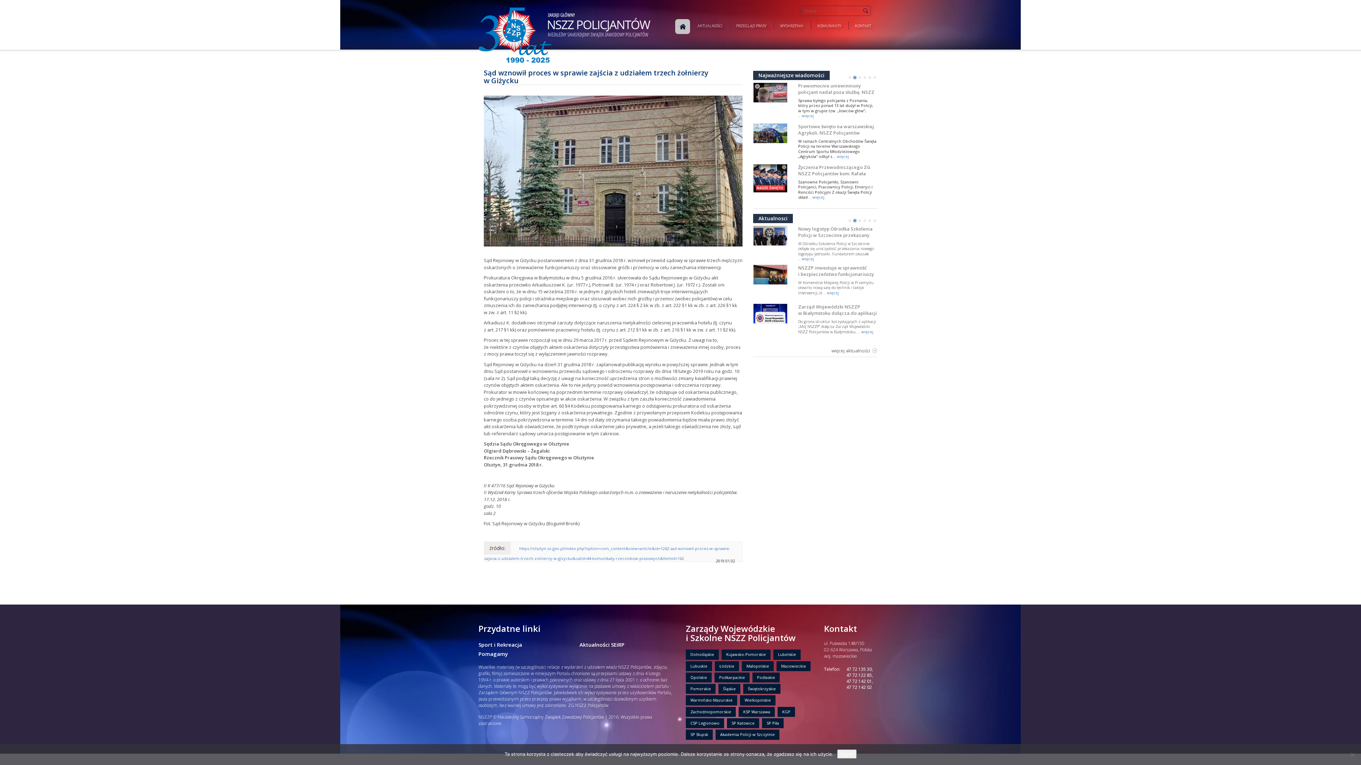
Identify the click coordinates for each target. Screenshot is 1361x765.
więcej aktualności (850, 350)
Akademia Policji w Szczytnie (747, 734)
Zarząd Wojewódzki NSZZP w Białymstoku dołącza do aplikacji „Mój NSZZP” (837, 313)
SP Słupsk (699, 734)
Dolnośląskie (702, 654)
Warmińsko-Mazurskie (711, 700)
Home (682, 26)
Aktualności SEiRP (602, 644)
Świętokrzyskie (762, 688)
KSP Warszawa (756, 711)
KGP (786, 711)
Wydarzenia (791, 25)
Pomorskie (700, 688)
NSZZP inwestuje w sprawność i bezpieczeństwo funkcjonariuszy (836, 271)
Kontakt (863, 25)
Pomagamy (493, 653)
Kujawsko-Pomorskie (746, 654)
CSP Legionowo (704, 723)
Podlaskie (766, 677)
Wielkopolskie (758, 700)
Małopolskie (757, 666)
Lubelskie (787, 654)
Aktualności (710, 25)
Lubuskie (698, 666)
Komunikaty (829, 25)
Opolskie (698, 677)
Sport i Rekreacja (500, 644)
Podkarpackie (732, 677)
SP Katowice (743, 723)
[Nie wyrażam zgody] (1352, 754)
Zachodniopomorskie (710, 711)
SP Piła (773, 723)
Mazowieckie (793, 666)
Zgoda (847, 754)
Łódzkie (726, 666)
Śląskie (729, 688)
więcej (808, 115)
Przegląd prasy (751, 25)
